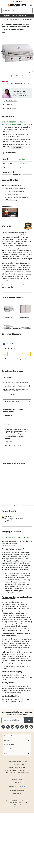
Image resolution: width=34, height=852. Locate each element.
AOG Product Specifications (14, 191)
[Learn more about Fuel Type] (11, 163)
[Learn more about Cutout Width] (13, 172)
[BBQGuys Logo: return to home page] (17, 5)
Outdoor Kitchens (12, 19)
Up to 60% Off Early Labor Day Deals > (17, 16)
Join (28, 720)
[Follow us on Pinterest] (22, 727)
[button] (17, 736)
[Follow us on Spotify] (31, 727)
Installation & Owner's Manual (15, 188)
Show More (17, 147)
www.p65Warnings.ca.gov (10, 521)
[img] (17, 53)
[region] (17, 54)
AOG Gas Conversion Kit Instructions (17, 197)
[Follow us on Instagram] (17, 727)
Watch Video (18, 76)
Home (3, 19)
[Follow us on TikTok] (26, 727)
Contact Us (17, 794)
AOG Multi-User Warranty (13, 194)
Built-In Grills (24, 19)
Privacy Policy (17, 779)
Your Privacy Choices (16, 786)
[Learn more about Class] (8, 159)
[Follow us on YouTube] (12, 727)
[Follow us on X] (8, 727)
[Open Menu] (3, 5)
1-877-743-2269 (17, 1)
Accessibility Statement (17, 783)
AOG (3, 32)
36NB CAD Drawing (11, 200)
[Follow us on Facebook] (3, 727)
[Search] (29, 10)
